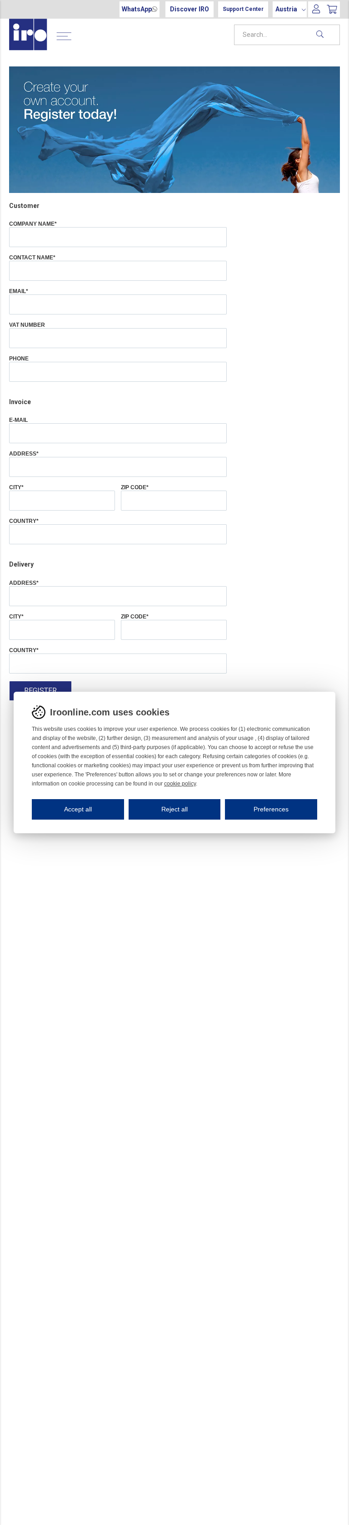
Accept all (78, 809)
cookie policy (180, 783)
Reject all (174, 809)
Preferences (271, 809)
